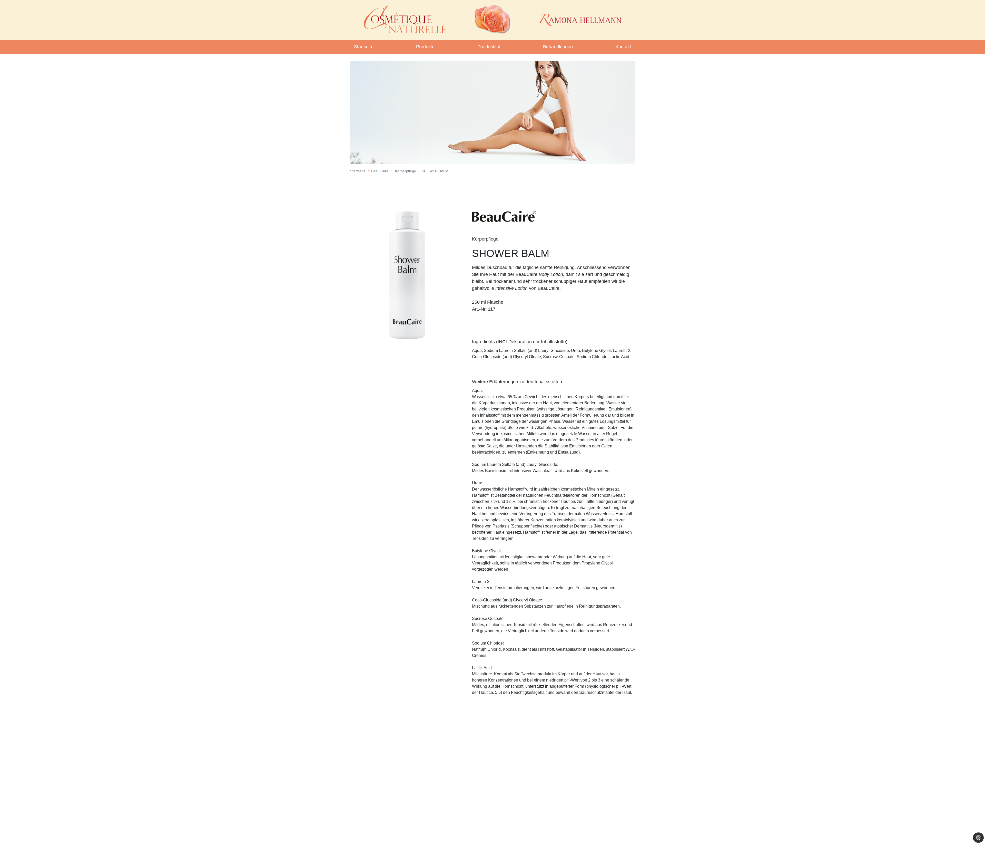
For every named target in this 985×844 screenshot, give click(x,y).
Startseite (363, 46)
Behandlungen (558, 46)
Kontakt (623, 46)
